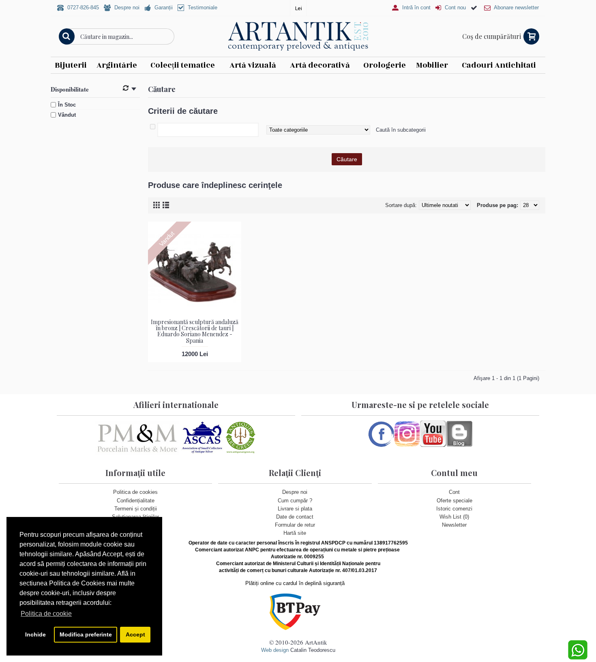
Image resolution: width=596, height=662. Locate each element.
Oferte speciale (454, 501)
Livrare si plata (295, 509)
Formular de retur (295, 525)
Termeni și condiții (135, 509)
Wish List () (454, 517)
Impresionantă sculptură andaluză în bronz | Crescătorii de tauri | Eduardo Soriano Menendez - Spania (194, 331)
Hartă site (294, 533)
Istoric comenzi (454, 509)
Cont (454, 492)
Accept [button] (135, 634)
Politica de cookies (135, 492)
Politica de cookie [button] (46, 613)
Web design (275, 650)
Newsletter (454, 525)
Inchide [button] (35, 634)
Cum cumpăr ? (295, 501)
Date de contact (294, 517)
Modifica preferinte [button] (86, 634)
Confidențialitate (135, 501)
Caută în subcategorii (401, 130)
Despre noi (294, 492)
